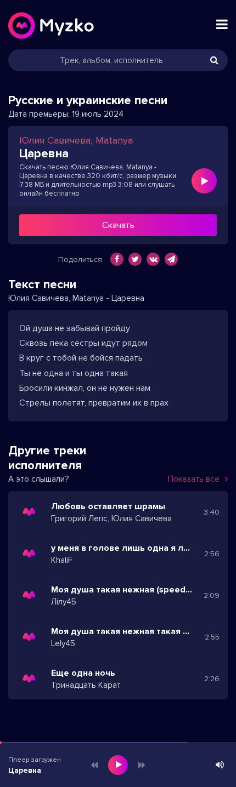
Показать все (194, 479)
